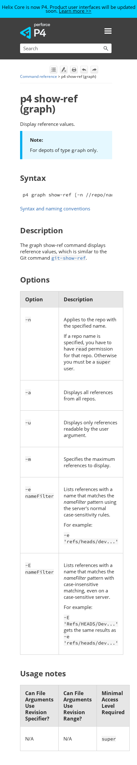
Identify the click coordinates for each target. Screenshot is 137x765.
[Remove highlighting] (64, 69)
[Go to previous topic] (84, 69)
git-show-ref (68, 258)
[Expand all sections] (53, 69)
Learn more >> (75, 11)
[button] (106, 48)
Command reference (38, 76)
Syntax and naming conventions (55, 208)
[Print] (74, 69)
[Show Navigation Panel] (108, 30)
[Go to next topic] (94, 69)
